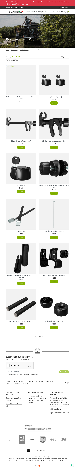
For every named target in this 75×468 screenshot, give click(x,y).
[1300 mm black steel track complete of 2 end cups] (21, 80)
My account (16, 383)
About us (9, 381)
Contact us (49, 381)
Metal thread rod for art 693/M (54, 231)
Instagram (68, 382)
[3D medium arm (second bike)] (21, 124)
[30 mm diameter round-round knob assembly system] (54, 168)
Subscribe (64, 372)
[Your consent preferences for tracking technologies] (72, 465)
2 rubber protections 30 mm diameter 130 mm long (21, 276)
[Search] (54, 12)
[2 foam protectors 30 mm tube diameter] (21, 304)
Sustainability (39, 381)
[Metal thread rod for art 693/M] (54, 214)
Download (26, 383)
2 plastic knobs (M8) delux (54, 321)
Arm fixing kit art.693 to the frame (54, 275)
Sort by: (8, 57)
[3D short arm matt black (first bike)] (54, 124)
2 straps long (21, 231)
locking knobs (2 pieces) (54, 97)
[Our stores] (62, 12)
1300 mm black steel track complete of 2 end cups (21, 97)
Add (54, 103)
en (66, 7)
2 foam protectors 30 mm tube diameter (21, 321)
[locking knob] (21, 168)
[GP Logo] (58, 12)
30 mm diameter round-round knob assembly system (54, 186)
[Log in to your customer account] (64, 11)
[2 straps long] (21, 214)
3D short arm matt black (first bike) (54, 141)
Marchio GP (29, 381)
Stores (8, 383)
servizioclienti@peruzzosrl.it (59, 458)
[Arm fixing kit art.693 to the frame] (54, 258)
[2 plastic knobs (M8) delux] (54, 304)
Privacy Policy (18, 381)
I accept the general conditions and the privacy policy (23, 374)
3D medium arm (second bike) (21, 141)
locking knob (21, 185)
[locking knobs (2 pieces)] (54, 80)
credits (36, 465)
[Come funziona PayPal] (37, 428)
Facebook (65, 382)
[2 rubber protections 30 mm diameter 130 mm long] (21, 258)
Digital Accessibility (37, 463)
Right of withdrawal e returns (59, 413)
